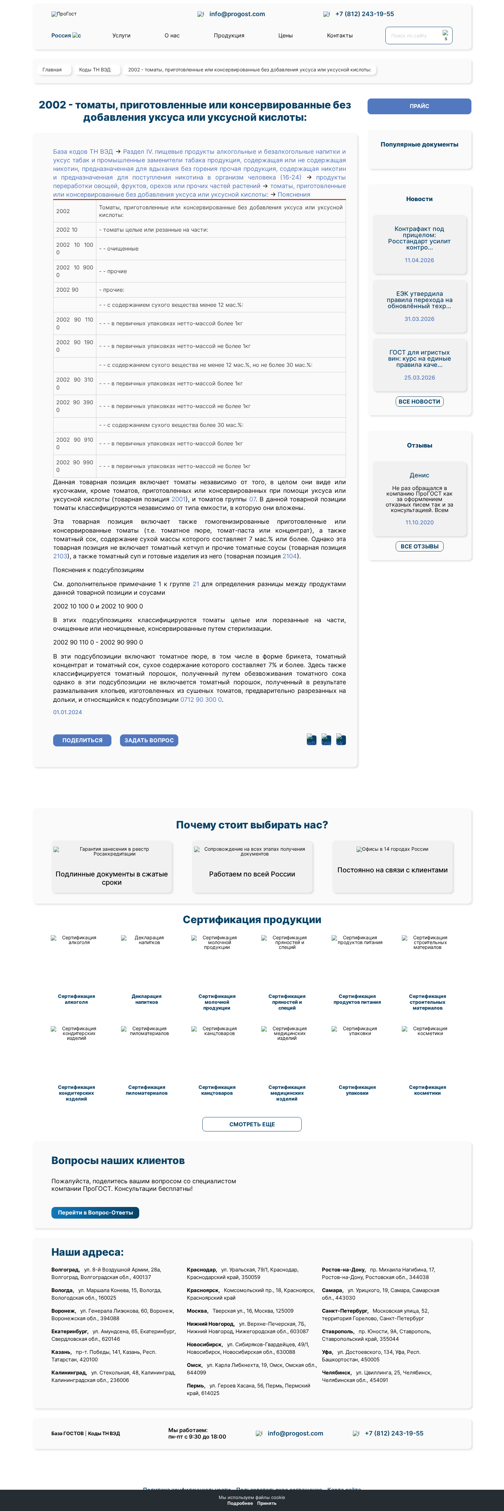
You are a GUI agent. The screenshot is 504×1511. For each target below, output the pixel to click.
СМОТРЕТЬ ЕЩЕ (252, 1124)
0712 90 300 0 (201, 699)
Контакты (340, 35)
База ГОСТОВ (67, 1433)
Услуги (121, 35)
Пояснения (294, 194)
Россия (61, 35)
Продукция (229, 35)
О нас (172, 35)
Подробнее (240, 1503)
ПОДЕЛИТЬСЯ (82, 740)
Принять (267, 1503)
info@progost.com (237, 14)
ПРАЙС (419, 106)
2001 (178, 499)
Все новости (419, 401)
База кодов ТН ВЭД (83, 151)
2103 (60, 556)
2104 (290, 556)
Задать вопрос (149, 740)
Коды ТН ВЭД (104, 1433)
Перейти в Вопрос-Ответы (95, 1212)
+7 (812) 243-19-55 (364, 14)
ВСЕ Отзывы (420, 546)
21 (196, 584)
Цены (285, 35)
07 (252, 499)
